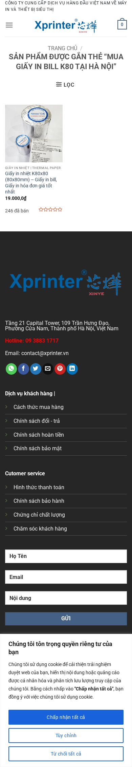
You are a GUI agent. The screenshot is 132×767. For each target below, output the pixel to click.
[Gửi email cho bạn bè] (47, 369)
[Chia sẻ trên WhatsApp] (11, 369)
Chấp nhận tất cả (66, 717)
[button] (9, 25)
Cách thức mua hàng (39, 407)
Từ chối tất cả (66, 753)
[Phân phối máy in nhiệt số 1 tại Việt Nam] (66, 25)
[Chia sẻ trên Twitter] (35, 369)
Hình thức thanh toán (39, 487)
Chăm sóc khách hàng (40, 528)
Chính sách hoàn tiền (39, 435)
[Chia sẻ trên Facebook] (23, 369)
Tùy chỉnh (66, 735)
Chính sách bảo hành (39, 501)
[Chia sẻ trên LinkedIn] (72, 369)
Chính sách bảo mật (38, 448)
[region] (66, 700)
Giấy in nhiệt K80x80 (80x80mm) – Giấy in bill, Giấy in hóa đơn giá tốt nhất (31, 182)
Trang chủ (62, 48)
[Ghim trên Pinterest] (60, 369)
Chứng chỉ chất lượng (39, 515)
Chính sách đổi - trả (37, 421)
